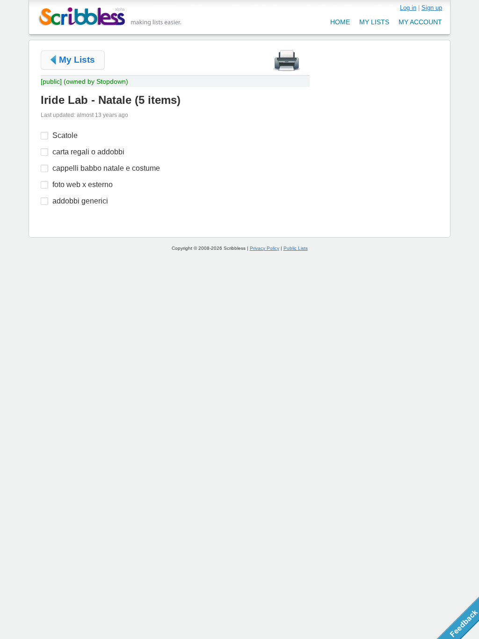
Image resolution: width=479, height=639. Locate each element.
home (340, 22)
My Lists (77, 60)
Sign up (431, 7)
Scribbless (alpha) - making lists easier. (110, 16)
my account (420, 22)
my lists (374, 22)
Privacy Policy (264, 248)
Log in (408, 7)
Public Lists (295, 248)
